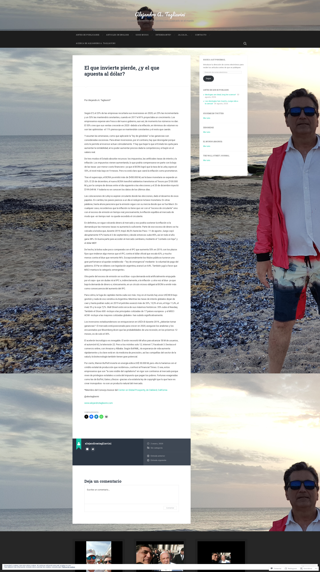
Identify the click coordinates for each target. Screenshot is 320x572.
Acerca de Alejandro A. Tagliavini (96, 43)
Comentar (170, 508)
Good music (142, 35)
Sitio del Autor (93, 449)
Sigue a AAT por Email (214, 60)
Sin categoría (156, 448)
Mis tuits (206, 118)
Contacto (200, 35)
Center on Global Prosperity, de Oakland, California (142, 390)
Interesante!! (163, 35)
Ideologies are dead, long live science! (220, 94)
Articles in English (117, 35)
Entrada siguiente (158, 460)
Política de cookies (68, 567)
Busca (245, 43)
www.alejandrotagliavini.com (98, 403)
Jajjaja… (183, 35)
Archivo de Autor (87, 449)
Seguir (208, 78)
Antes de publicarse (87, 35)
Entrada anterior (158, 456)
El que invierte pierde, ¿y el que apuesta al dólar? (121, 70)
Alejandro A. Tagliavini (160, 14)
